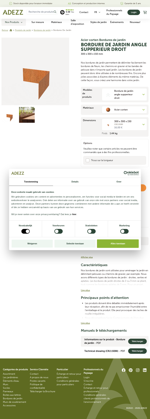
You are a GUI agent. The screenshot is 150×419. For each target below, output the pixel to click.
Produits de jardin (23, 30)
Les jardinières (10, 377)
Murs (5, 384)
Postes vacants (37, 380)
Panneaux (8, 391)
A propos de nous (39, 377)
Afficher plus (87, 257)
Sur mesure (37, 22)
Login (134, 12)
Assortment (9, 373)
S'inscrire (88, 380)
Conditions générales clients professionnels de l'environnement (97, 398)
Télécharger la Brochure (42, 391)
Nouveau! (135, 22)
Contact (34, 373)
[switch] (58, 231)
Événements (117, 22)
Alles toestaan (118, 243)
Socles (6, 388)
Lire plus (85, 290)
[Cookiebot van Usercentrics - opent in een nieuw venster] (126, 173)
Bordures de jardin (42, 30)
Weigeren (32, 243)
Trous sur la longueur (102, 160)
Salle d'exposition (77, 22)
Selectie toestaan (75, 243)
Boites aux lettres (12, 395)
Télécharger (137, 341)
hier (74, 214)
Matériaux (56, 22)
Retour (5, 30)
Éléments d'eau (11, 380)
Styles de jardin (98, 22)
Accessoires (9, 405)
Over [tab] (118, 181)
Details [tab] (75, 181)
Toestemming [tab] (31, 181)
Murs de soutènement (14, 402)
